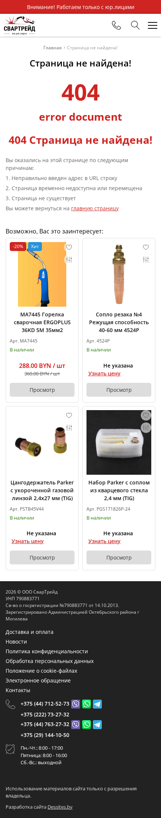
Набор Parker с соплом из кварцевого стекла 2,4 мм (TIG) (119, 490)
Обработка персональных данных (50, 660)
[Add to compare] (69, 259)
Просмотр (42, 389)
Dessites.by (60, 806)
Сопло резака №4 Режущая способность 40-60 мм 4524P (119, 322)
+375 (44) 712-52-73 (45, 703)
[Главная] (19, 25)
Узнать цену (104, 373)
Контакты (18, 690)
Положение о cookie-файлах (41, 670)
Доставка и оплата (30, 631)
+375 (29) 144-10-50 (45, 734)
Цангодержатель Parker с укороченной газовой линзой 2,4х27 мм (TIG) (42, 490)
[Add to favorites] (69, 247)
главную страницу (95, 208)
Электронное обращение (38, 680)
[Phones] (116, 25)
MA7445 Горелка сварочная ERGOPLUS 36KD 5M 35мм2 (42, 322)
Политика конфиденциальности (47, 651)
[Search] (135, 25)
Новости (16, 641)
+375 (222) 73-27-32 (45, 714)
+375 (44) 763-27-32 (45, 724)
